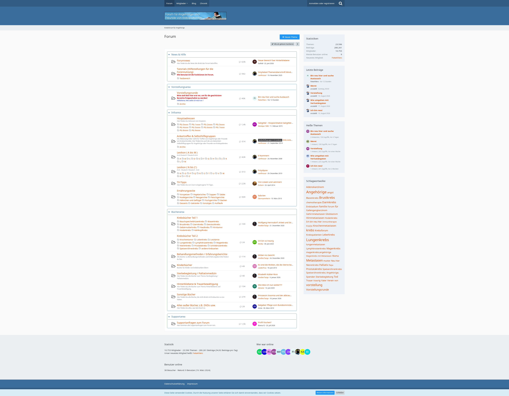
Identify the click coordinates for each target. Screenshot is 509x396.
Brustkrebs (185, 224)
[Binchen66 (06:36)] (307, 352)
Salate (222, 194)
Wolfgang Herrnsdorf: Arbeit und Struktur (277, 222)
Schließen (340, 392)
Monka (260, 244)
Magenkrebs (222, 242)
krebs (310, 230)
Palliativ (323, 264)
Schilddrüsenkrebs (218, 245)
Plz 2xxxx (208, 124)
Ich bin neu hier (314, 221)
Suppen (212, 194)
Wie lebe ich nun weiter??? (270, 285)
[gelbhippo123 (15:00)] (264, 352)
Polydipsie (262, 170)
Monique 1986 (263, 126)
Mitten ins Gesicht (266, 255)
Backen (223, 200)
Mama (335, 255)
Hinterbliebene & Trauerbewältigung (197, 284)
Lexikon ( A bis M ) (187, 152)
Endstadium (312, 206)
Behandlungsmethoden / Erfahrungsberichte (202, 254)
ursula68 (313, 89)
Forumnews (183, 60)
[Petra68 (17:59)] (283, 352)
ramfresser (262, 75)
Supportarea (178, 316)
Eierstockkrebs (213, 224)
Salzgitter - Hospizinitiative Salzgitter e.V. (276, 122)
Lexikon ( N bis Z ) (187, 167)
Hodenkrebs (185, 230)
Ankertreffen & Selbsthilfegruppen (196, 136)
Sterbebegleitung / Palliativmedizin (196, 273)
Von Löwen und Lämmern (270, 182)
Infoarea (176, 112)
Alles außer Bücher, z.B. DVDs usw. (196, 305)
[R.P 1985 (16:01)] (269, 352)
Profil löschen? (264, 322)
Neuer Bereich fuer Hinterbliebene (273, 60)
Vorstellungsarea (180, 87)
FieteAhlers (262, 100)
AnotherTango (263, 225)
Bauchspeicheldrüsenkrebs (192, 221)
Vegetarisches (199, 194)
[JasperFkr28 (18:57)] (288, 352)
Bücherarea (177, 211)
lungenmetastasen (315, 244)
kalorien (262, 195)
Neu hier (335, 260)
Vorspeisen (185, 194)
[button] (297, 44)
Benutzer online (173, 364)
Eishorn (261, 185)
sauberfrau (262, 268)
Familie (323, 206)
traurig (317, 280)
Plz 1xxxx (196, 124)
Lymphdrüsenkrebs (204, 242)
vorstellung (314, 285)
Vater (324, 280)
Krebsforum (321, 230)
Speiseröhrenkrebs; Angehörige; (322, 272)
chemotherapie (314, 202)
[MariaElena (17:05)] (279, 352)
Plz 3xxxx (220, 124)
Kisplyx (309, 226)
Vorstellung (316, 93)
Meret (313, 85)
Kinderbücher (184, 265)
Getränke (195, 203)
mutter (326, 260)
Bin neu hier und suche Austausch (273, 97)
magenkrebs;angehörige (318, 252)
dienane (261, 288)
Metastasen (314, 260)
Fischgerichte (211, 200)
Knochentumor (186, 239)
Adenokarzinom (315, 187)
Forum (331, 206)
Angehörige (316, 191)
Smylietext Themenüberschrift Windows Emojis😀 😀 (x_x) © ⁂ (287, 72)
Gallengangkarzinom (316, 210)
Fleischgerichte (217, 197)
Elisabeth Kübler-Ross (268, 274)
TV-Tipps (182, 182)
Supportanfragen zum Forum (193, 322)
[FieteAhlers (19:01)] (293, 352)
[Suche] (340, 3)
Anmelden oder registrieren (321, 3)
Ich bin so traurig (266, 240)
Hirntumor (218, 227)
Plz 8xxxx (184, 130)
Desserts (184, 203)
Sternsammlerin (264, 198)
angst (330, 192)
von (336, 280)
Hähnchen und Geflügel (190, 200)
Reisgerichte (201, 197)
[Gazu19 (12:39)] (259, 352)
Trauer (309, 280)
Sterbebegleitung (324, 276)
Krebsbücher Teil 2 (187, 235)
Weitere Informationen (325, 392)
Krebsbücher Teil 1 (187, 217)
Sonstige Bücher (186, 294)
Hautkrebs (204, 227)
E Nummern (263, 155)
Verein (330, 280)
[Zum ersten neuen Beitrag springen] (255, 62)
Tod (336, 276)
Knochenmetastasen (324, 225)
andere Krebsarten (209, 248)
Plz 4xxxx (184, 127)
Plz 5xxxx (196, 127)
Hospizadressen (186, 118)
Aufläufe (219, 203)
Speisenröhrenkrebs (189, 248)
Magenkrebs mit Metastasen (319, 256)
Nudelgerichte (186, 197)
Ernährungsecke (186, 190)
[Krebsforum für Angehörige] (254, 16)
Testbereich (185, 78)
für (336, 206)
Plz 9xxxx (196, 130)
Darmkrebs (198, 224)
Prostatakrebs (200, 245)
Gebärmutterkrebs (188, 227)
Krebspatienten (314, 234)
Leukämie (214, 239)
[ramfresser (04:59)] (298, 352)
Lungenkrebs (186, 242)
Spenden (310, 276)
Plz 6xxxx (208, 127)
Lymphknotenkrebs (316, 248)
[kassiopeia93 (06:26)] (302, 352)
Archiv (183, 104)
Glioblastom (332, 214)
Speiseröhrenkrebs (332, 269)
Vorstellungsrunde (187, 92)
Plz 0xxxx (184, 124)
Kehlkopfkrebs (200, 230)
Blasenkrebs (213, 221)
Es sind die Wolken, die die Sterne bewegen (278, 264)
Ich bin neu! (316, 110)
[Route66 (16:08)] (274, 352)
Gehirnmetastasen (315, 214)
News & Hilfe (178, 54)
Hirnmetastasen (315, 217)
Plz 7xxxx (220, 127)
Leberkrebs (202, 239)
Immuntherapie (329, 221)
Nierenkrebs (185, 245)
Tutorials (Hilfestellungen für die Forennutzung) (195, 70)
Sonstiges (207, 203)
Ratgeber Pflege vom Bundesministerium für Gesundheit (284, 305)
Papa (331, 265)
